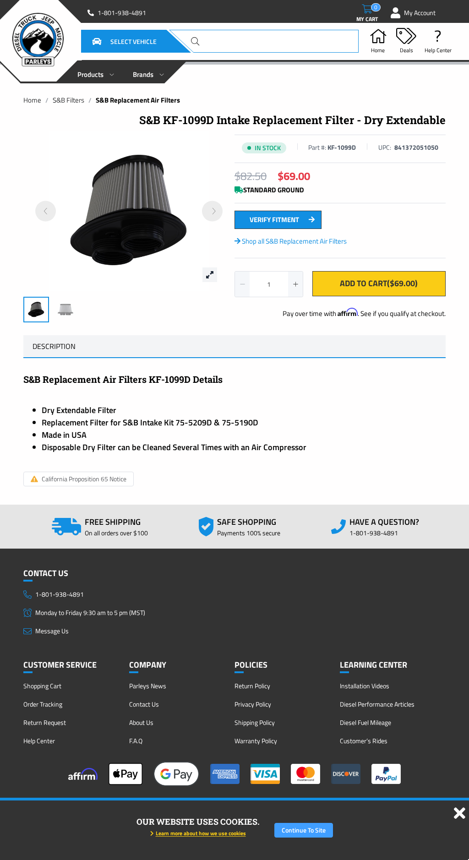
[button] (113, 41)
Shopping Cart (42, 686)
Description (54, 346)
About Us (141, 722)
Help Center (39, 741)
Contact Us (144, 704)
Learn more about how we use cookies (201, 833)
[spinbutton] (269, 284)
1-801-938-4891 (122, 12)
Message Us (52, 631)
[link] (32, 100)
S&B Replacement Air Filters (138, 100)
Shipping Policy (254, 722)
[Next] (212, 211)
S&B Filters (68, 100)
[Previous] (45, 211)
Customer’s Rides (363, 741)
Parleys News (147, 686)
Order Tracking (42, 704)
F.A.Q (135, 741)
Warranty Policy (255, 741)
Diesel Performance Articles (377, 704)
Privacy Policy (252, 704)
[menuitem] (96, 72)
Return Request (44, 722)
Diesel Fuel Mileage (365, 722)
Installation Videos (364, 686)
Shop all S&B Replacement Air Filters (293, 241)
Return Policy (252, 686)
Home (32, 100)
